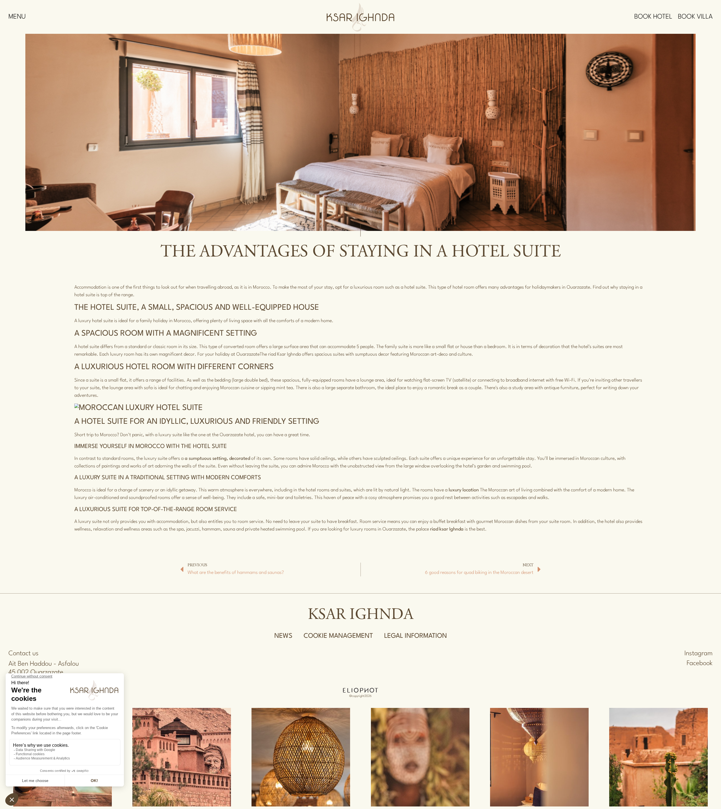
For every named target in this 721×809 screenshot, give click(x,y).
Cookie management (338, 636)
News (283, 636)
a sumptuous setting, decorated (217, 458)
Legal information (415, 636)
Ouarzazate (248, 354)
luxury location (464, 490)
